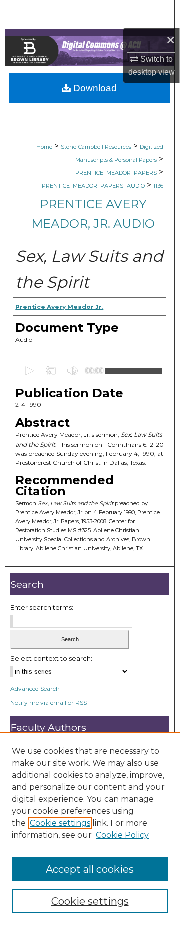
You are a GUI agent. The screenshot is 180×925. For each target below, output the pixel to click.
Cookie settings (60, 823)
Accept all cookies (90, 869)
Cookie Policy (122, 835)
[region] (90, 828)
